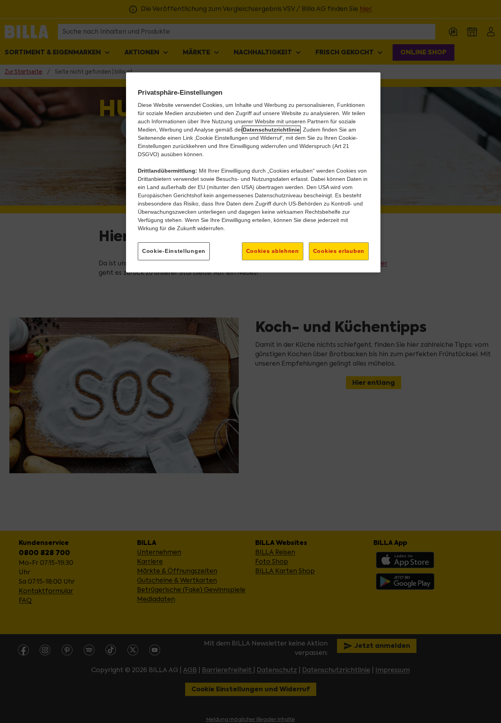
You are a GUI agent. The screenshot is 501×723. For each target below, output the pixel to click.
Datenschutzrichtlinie (271, 129)
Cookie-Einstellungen (173, 251)
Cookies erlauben (338, 251)
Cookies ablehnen (272, 251)
